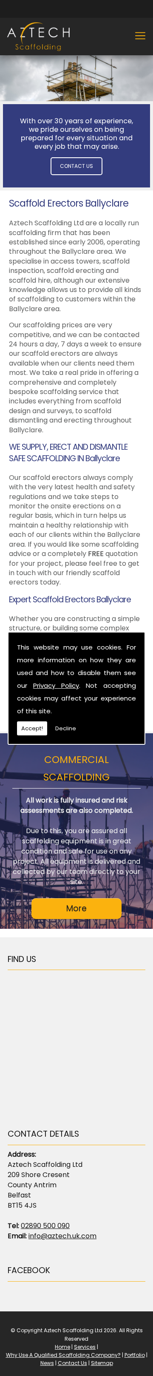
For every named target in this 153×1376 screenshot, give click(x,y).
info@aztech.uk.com (62, 1236)
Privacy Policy (56, 685)
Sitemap (102, 1363)
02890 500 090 (45, 1226)
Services (85, 1346)
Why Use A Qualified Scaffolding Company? (63, 1355)
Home (62, 1346)
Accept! (32, 728)
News (47, 1363)
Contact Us (76, 166)
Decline (65, 728)
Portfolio (135, 1355)
